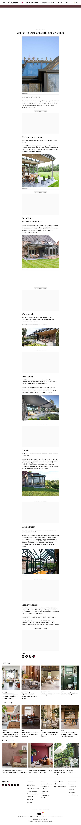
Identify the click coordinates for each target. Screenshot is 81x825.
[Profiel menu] (74, 2)
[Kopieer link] (23, 656)
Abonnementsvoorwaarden (57, 816)
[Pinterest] (15, 785)
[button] (35, 816)
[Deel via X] (33, 656)
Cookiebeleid (21, 816)
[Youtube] (12, 785)
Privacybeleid (27, 816)
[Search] (77, 2)
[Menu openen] (4, 2)
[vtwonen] (12, 2)
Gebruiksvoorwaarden (45, 816)
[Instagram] (9, 785)
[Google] (3, 785)
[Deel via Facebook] (30, 656)
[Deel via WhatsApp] (26, 656)
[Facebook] (6, 785)
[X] (18, 785)
